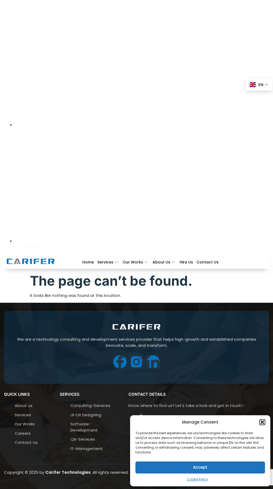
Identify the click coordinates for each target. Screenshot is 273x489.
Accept (200, 467)
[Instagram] (243, 126)
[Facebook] (224, 126)
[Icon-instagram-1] (136, 361)
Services (105, 261)
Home (88, 261)
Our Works (133, 261)
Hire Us (186, 261)
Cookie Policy (197, 479)
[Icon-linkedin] (153, 361)
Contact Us (207, 261)
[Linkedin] (262, 126)
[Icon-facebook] (120, 361)
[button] (262, 422)
